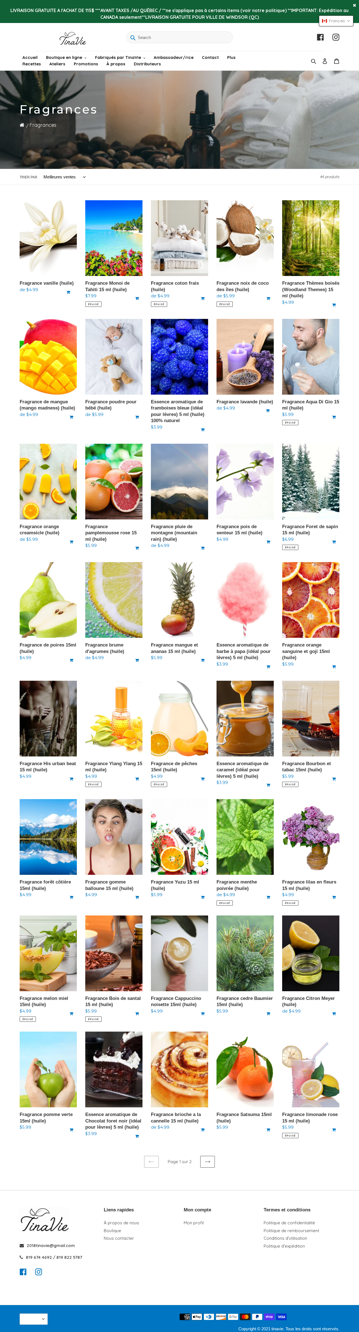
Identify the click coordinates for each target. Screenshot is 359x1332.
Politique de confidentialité (289, 1222)
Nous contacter (119, 1238)
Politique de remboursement (291, 1230)
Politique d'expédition (284, 1246)
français (32, 1319)
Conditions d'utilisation (285, 1238)
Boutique (112, 1230)
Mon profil (194, 1222)
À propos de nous (121, 1222)
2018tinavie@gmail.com (51, 1245)
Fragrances (42, 125)
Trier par (28, 177)
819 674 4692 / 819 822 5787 (54, 1257)
